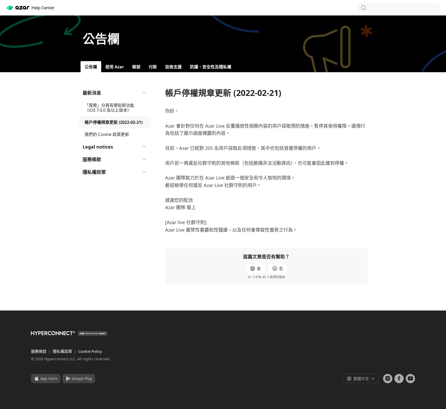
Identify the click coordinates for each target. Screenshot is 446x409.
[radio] (255, 268)
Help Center (43, 8)
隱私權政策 (94, 172)
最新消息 (92, 93)
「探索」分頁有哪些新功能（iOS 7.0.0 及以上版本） (109, 107)
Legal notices (98, 147)
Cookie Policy (90, 351)
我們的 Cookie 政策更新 (107, 134)
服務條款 (92, 159)
